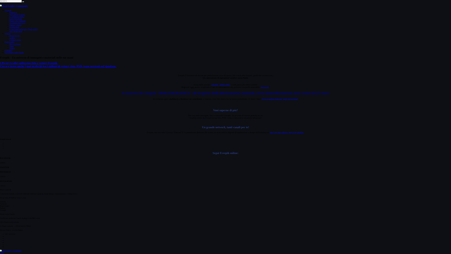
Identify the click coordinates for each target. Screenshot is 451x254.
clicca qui (265, 87)
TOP (2, 253)
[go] (23, 1)
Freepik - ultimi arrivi (221, 84)
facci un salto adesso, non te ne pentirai (287, 132)
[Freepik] (225, 103)
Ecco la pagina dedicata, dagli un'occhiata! (280, 99)
